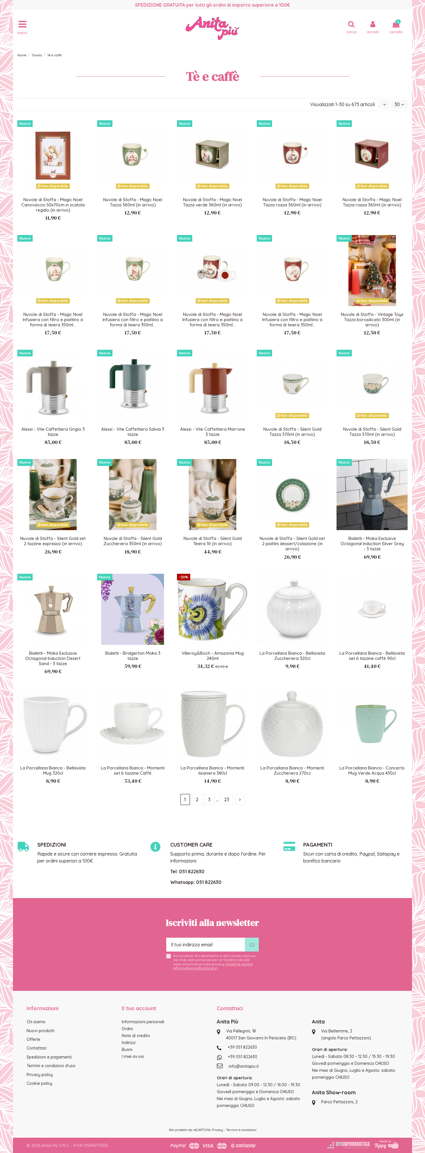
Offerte (33, 1039)
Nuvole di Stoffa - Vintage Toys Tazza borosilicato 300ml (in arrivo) (372, 319)
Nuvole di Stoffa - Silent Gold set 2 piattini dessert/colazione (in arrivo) (292, 543)
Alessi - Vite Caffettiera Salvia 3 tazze (132, 431)
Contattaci (37, 1048)
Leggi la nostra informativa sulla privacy (213, 966)
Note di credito (136, 1035)
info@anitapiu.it (244, 1066)
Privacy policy (40, 1074)
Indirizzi (129, 1042)
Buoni (127, 1049)
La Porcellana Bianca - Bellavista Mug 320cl (53, 770)
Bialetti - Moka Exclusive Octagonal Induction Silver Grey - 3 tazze (372, 543)
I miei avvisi (133, 1056)
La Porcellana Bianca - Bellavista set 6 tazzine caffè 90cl (372, 655)
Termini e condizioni (241, 1130)
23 (226, 799)
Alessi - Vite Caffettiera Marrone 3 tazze (212, 431)
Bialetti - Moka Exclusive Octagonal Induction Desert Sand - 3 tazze (52, 658)
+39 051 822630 (242, 1047)
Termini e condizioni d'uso (51, 1065)
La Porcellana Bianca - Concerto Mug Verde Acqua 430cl (372, 770)
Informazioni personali (143, 1021)
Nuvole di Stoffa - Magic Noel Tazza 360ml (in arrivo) (132, 202)
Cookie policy (39, 1083)
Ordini (127, 1028)
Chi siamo (36, 1021)
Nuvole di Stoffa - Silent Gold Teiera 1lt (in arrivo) (213, 541)
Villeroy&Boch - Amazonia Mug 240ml (213, 655)
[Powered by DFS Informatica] (348, 1145)
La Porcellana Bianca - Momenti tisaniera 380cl (212, 770)
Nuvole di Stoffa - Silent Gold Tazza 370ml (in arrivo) (292, 431)
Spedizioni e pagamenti (49, 1057)
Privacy (217, 1130)
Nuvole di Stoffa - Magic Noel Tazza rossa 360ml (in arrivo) (292, 202)
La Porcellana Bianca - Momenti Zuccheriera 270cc (292, 770)
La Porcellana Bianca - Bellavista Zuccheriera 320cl (292, 655)
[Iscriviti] (252, 945)
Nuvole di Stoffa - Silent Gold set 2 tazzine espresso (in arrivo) (53, 541)
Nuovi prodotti (40, 1030)
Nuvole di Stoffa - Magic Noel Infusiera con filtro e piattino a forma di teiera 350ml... (53, 319)
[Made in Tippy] (386, 1144)
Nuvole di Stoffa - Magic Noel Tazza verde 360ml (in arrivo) (212, 202)
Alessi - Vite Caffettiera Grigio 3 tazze (53, 431)
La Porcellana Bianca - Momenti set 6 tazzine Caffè (133, 770)
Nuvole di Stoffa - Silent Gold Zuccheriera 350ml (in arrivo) (133, 541)
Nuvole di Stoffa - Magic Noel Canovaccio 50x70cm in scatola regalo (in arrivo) (53, 205)
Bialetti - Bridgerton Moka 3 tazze (132, 655)
